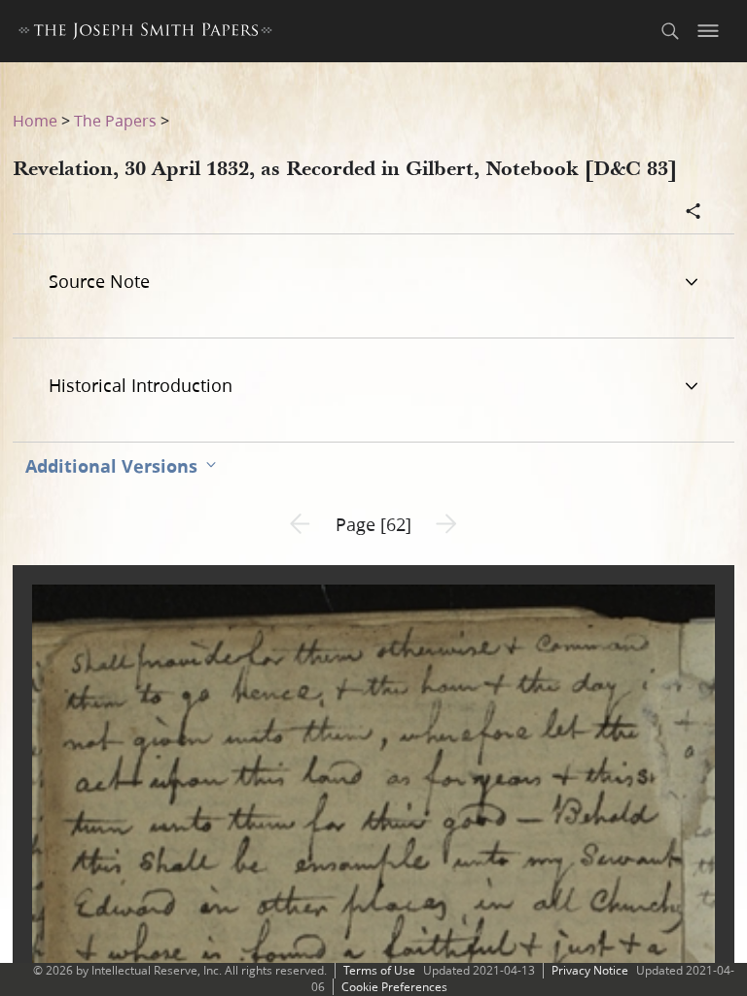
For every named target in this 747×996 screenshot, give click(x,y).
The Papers (115, 120)
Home (35, 120)
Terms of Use (379, 970)
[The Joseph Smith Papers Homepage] (145, 33)
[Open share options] (693, 213)
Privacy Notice (589, 970)
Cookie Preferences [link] (394, 986)
